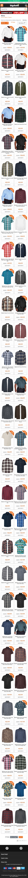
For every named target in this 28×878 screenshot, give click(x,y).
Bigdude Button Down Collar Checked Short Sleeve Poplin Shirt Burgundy (7, 152)
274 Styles (13, 22)
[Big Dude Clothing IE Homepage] (14, 5)
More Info (4, 862)
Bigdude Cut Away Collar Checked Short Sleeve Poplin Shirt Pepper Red (7, 260)
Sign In (26, 2)
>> (25, 840)
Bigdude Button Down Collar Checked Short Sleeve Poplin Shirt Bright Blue (20, 448)
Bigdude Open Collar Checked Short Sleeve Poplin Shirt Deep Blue (7, 368)
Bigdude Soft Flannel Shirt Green (21, 124)
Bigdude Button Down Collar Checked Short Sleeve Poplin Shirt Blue (20, 44)
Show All (21, 837)
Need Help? (4, 854)
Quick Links (4, 858)
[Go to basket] (26, 5)
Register (21, 2)
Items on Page (13, 837)
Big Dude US (16, 0)
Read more (25, 20)
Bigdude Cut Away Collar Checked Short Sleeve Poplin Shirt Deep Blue (20, 529)
